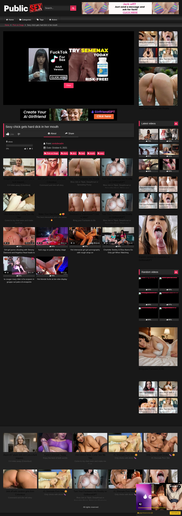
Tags (42, 20)
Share (71, 133)
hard (82, 153)
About (53, 133)
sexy (102, 153)
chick (65, 153)
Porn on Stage (18, 25)
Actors (54, 20)
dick (74, 153)
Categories (26, 20)
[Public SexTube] (23, 8)
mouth (92, 153)
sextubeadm (58, 143)
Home (11, 20)
